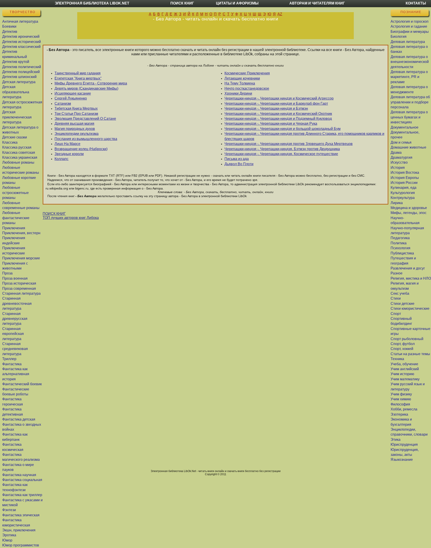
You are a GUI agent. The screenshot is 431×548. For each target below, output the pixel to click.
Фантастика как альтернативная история (15, 374)
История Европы (405, 178)
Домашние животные (408, 147)
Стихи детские (402, 303)
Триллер (9, 359)
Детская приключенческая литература (17, 117)
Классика (10, 142)
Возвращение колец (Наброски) (81, 149)
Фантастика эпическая (21, 515)
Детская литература (18, 82)
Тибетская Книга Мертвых (76, 108)
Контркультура (403, 198)
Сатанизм (63, 103)
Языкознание (402, 459)
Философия (400, 404)
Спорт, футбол (403, 344)
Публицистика (402, 253)
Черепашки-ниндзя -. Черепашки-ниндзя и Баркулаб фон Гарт (276, 103)
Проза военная (15, 278)
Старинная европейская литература (13, 334)
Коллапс (61, 159)
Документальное (404, 127)
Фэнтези (9, 510)
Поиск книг (182, 3)
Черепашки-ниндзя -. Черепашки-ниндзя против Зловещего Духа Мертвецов (288, 144)
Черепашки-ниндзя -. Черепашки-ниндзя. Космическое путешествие (281, 154)
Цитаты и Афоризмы (237, 3)
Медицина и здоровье (409, 208)
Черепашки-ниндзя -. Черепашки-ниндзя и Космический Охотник (278, 114)
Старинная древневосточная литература (17, 303)
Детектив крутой (15, 62)
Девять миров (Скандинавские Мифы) (86, 88)
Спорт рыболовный (407, 339)
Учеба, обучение (404, 364)
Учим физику (401, 394)
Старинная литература (21, 293)
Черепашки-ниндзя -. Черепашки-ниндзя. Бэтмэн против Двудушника (282, 149)
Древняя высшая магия (74, 123)
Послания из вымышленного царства (86, 139)
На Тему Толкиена (239, 83)
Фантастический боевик (22, 384)
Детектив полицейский (21, 72)
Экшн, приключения (18, 530)
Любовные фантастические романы (15, 218)
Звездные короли (69, 154)
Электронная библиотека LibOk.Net (92, 3)
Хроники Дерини (238, 93)
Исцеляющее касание (73, 93)
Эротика (9, 535)
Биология (399, 36)
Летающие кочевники (242, 78)
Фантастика (12, 364)
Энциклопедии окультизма (77, 134)
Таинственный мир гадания (78, 73)
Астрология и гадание (409, 26)
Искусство (399, 162)
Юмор (7, 540)
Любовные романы (18, 162)
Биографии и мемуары (410, 31)
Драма (396, 152)
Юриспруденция (404, 444)
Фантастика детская (18, 419)
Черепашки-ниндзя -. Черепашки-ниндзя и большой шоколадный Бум (282, 129)
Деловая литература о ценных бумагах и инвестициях (409, 117)
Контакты (416, 3)
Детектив (9, 31)
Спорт (396, 314)
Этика (395, 439)
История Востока (405, 172)
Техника (397, 359)
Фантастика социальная (22, 480)
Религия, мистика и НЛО (411, 278)
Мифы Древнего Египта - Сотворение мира (91, 83)
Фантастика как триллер (22, 495)
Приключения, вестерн (21, 233)
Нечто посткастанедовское (246, 88)
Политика (399, 243)
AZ (279, 14)
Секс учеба (400, 293)
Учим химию (401, 399)
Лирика (397, 203)
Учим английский (405, 369)
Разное (396, 273)
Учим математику (405, 379)
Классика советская (18, 152)
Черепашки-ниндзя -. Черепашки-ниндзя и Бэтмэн (266, 108)
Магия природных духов (75, 129)
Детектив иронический (21, 36)
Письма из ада (236, 159)
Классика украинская (19, 157)
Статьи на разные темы (410, 354)
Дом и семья (401, 142)
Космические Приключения (247, 73)
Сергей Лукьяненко (71, 98)
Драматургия (401, 157)
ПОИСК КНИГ (54, 214)
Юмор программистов (20, 545)
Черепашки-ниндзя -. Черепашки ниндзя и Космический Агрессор (279, 98)
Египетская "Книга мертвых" (78, 78)
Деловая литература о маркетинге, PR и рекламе (409, 77)
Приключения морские (21, 258)
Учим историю (402, 374)
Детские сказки (14, 137)
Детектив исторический (21, 42)
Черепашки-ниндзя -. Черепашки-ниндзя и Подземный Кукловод (278, 118)
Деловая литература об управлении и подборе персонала (410, 102)
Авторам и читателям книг (317, 3)
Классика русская (16, 147)
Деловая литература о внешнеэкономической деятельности (410, 62)
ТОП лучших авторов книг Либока (71, 218)
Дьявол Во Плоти (238, 164)
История (398, 167)
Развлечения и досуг (408, 268)
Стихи (396, 298)
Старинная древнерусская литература (14, 319)
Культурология (403, 193)
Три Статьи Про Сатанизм (76, 114)
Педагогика (400, 238)
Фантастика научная (19, 475)
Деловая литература (408, 42)
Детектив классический (21, 47)
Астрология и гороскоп (410, 21)
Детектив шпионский (19, 77)
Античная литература (20, 21)
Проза (7, 273)
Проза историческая (19, 283)
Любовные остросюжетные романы (15, 193)
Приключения (13, 228)
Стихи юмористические (410, 308)
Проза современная (19, 288)
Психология (400, 248)
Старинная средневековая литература (15, 349)
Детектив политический (21, 67)
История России (404, 183)
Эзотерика (399, 414)
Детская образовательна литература (15, 92)
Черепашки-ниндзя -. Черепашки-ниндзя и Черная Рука (270, 123)
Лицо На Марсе (67, 144)
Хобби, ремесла (404, 409)
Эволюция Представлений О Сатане (85, 118)
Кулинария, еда (403, 187)
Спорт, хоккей (402, 349)
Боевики (9, 26)
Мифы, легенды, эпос (409, 213)
